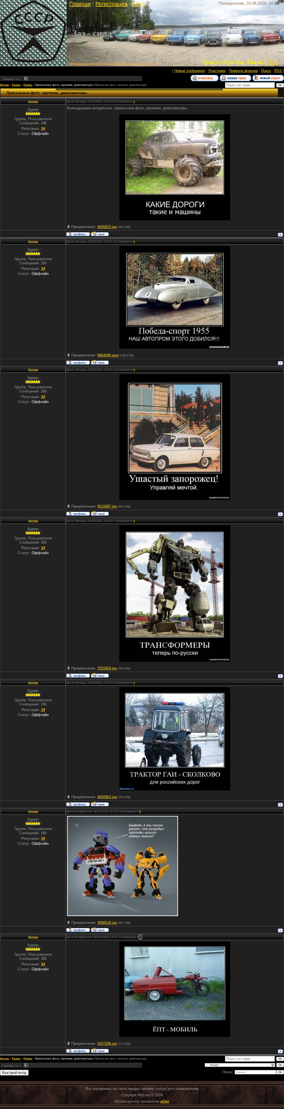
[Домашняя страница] (100, 233)
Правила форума (243, 71)
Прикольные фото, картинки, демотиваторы (64, 85)
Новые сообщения (189, 71)
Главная (80, 4)
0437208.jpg (107, 1043)
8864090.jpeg (108, 355)
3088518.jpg (107, 923)
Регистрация (111, 4)
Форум (4, 85)
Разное (16, 85)
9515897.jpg (107, 506)
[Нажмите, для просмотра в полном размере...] (174, 219)
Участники (216, 71)
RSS (272, 62)
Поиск (266, 71)
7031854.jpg (107, 668)
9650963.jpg (107, 797)
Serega (33, 101)
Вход (138, 4)
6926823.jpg (107, 227)
